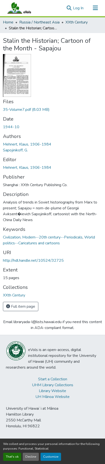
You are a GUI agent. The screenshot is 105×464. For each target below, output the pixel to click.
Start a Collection (52, 379)
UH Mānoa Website (52, 396)
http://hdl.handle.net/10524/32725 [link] (33, 260)
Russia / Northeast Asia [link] (39, 22)
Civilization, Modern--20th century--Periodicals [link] (43, 237)
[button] (24, 8)
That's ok (12, 456)
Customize (50, 456)
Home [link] (8, 22)
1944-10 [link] (11, 127)
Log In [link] (78, 8)
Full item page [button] (22, 306)
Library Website (52, 391)
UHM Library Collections (52, 385)
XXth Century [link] (76, 22)
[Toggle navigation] (95, 8)
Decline (30, 456)
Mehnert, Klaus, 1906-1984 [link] (27, 144)
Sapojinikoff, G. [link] (15, 150)
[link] (52, 110)
